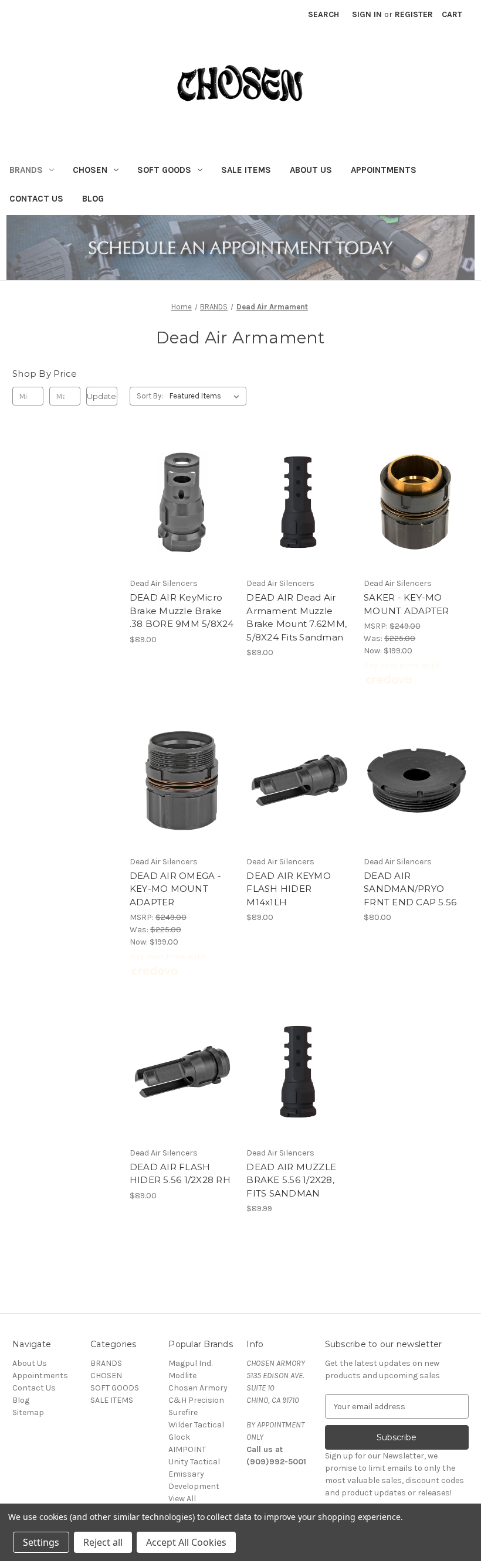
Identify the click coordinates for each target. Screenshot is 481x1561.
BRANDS (26, 170)
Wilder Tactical (196, 1425)
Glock (179, 1437)
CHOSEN (90, 170)
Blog (93, 198)
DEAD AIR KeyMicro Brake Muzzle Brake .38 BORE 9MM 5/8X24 (182, 610)
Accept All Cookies (186, 1542)
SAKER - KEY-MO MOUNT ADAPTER (406, 604)
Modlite (182, 1376)
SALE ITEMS (246, 170)
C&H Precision (196, 1400)
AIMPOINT (187, 1449)
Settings (41, 1542)
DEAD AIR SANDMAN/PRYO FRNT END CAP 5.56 (410, 889)
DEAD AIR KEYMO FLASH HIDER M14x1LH (288, 889)
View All (182, 1499)
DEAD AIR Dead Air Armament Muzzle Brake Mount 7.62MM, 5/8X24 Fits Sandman (296, 617)
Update (101, 396)
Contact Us (36, 198)
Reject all (103, 1542)
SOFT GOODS (164, 170)
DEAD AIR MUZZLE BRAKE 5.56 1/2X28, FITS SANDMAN (291, 1180)
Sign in (367, 14)
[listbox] (207, 396)
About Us (311, 170)
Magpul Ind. (190, 1363)
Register (414, 14)
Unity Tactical (194, 1462)
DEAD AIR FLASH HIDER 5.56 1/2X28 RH (180, 1173)
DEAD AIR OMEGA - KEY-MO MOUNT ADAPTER (175, 889)
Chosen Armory (198, 1388)
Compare (178, 502)
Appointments (383, 170)
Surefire (183, 1412)
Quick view (180, 481)
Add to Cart (182, 523)
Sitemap (28, 1412)
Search (323, 14)
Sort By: (150, 395)
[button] (240, 247)
